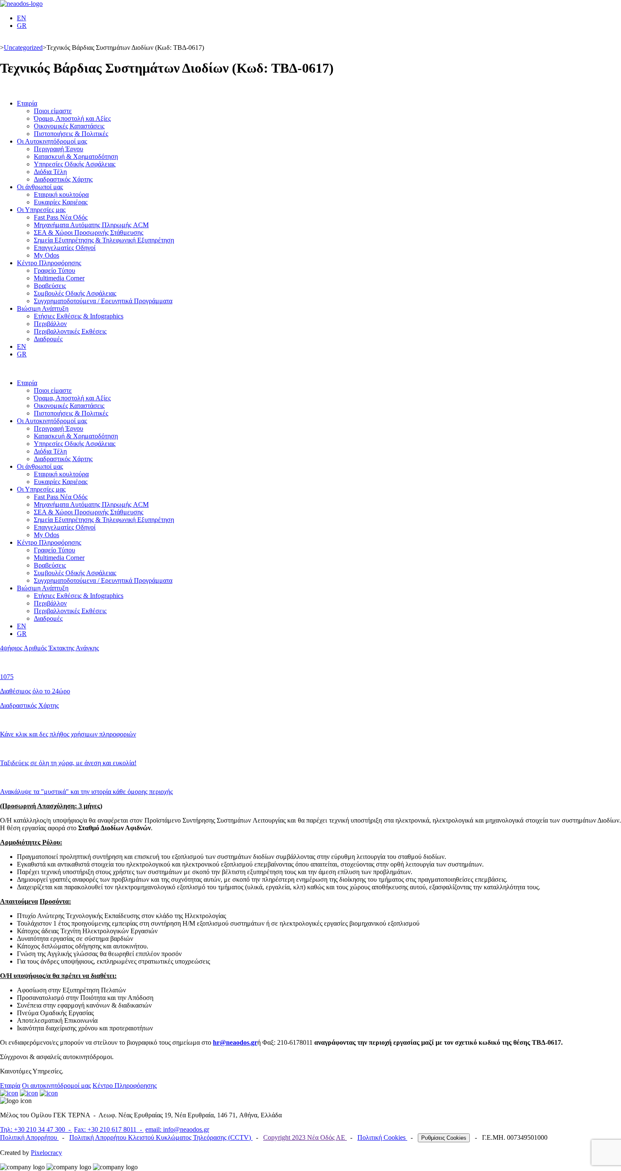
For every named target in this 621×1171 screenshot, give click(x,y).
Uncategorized (23, 47)
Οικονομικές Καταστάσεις (69, 126)
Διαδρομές (48, 338)
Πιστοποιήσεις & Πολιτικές (71, 133)
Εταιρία (27, 103)
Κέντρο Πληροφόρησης (49, 262)
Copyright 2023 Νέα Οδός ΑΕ (305, 1137)
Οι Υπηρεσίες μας (41, 209)
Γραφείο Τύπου (54, 270)
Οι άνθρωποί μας (40, 186)
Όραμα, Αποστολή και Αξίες (72, 118)
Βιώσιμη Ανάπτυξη (42, 308)
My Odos (46, 255)
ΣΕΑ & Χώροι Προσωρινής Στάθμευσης (88, 232)
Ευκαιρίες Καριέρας (60, 202)
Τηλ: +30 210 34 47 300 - (36, 1129)
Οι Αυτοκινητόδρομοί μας (52, 141)
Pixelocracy (46, 1152)
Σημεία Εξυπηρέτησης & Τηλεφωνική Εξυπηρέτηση (104, 240)
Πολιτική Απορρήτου (29, 1137)
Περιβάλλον (50, 323)
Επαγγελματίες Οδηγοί (64, 247)
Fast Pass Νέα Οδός (60, 217)
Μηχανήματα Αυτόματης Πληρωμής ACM (91, 224)
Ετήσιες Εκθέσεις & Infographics (78, 316)
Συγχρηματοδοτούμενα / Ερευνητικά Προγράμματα (103, 300)
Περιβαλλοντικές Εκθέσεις (70, 331)
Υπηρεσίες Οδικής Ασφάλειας (74, 164)
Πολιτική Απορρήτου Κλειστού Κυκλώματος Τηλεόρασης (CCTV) (161, 1137)
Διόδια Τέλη (50, 171)
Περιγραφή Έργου (58, 148)
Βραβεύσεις (50, 285)
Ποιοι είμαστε (53, 110)
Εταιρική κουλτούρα (61, 194)
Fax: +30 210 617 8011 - (109, 1129)
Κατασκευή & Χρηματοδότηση (76, 156)
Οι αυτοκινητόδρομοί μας (56, 1085)
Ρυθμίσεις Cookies (443, 1138)
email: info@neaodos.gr (177, 1129)
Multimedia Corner (59, 278)
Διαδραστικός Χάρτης (63, 179)
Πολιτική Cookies (382, 1137)
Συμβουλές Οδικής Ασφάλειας (75, 293)
